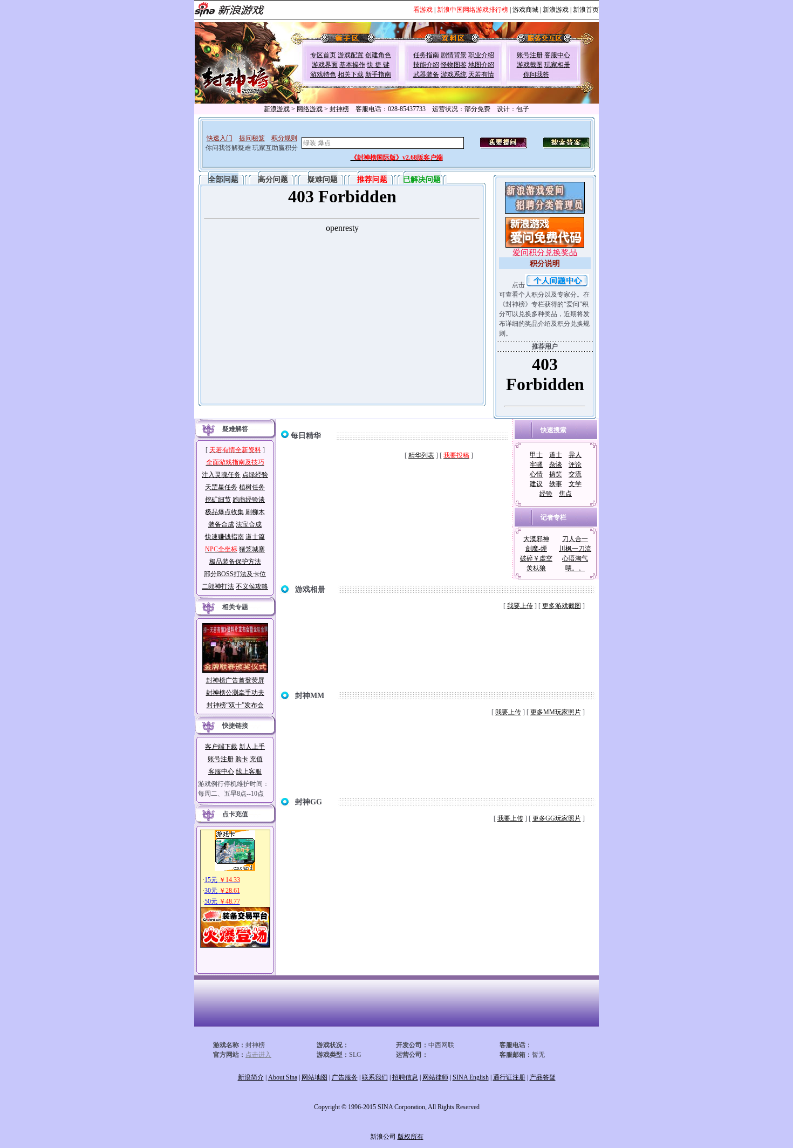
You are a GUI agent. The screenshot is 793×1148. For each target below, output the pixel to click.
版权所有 (410, 1136)
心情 (536, 474)
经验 (545, 493)
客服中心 (557, 55)
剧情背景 (454, 55)
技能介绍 (426, 65)
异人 (575, 455)
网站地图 (314, 1077)
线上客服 (249, 771)
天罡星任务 (221, 487)
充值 (256, 759)
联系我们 (375, 1077)
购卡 (241, 759)
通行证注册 (509, 1077)
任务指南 (426, 55)
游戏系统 (454, 74)
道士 (555, 455)
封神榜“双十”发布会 (235, 705)
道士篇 (255, 537)
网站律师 (435, 1077)
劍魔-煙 (536, 548)
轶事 (555, 484)
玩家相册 (557, 65)
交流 (575, 474)
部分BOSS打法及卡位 (235, 574)
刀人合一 (575, 539)
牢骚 (536, 464)
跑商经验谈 (249, 499)
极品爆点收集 (224, 512)
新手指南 (378, 74)
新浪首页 (586, 9)
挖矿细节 (218, 499)
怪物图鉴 (454, 65)
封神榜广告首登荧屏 (235, 680)
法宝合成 (249, 524)
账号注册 (530, 55)
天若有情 (481, 74)
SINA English (471, 1077)
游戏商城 (525, 9)
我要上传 (520, 606)
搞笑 (555, 474)
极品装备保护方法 (235, 561)
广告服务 (345, 1077)
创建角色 (378, 55)
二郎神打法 (218, 586)
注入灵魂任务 (221, 475)
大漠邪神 (536, 539)
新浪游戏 (556, 9)
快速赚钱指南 (224, 537)
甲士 (536, 455)
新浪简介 (251, 1077)
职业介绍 (481, 55)
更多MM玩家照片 (555, 712)
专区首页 (323, 55)
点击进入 (258, 1054)
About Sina (282, 1077)
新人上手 (252, 746)
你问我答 (536, 74)
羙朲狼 (536, 568)
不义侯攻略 (252, 586)
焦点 (565, 493)
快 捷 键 (378, 65)
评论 (575, 464)
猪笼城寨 (252, 549)
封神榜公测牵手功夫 (235, 692)
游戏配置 (351, 55)
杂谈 (555, 464)
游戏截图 (530, 65)
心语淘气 (575, 558)
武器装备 (426, 74)
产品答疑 (543, 1077)
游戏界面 (325, 65)
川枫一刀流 (575, 548)
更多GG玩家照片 (556, 818)
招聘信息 (405, 1077)
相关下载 (351, 74)
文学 (575, 484)
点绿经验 (255, 475)
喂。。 (575, 568)
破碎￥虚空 (536, 558)
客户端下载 (221, 746)
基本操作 (352, 65)
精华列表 (421, 455)
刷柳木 (255, 512)
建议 (536, 484)
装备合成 (221, 524)
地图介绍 (481, 65)
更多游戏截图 (561, 606)
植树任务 (252, 487)
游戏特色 (323, 74)
